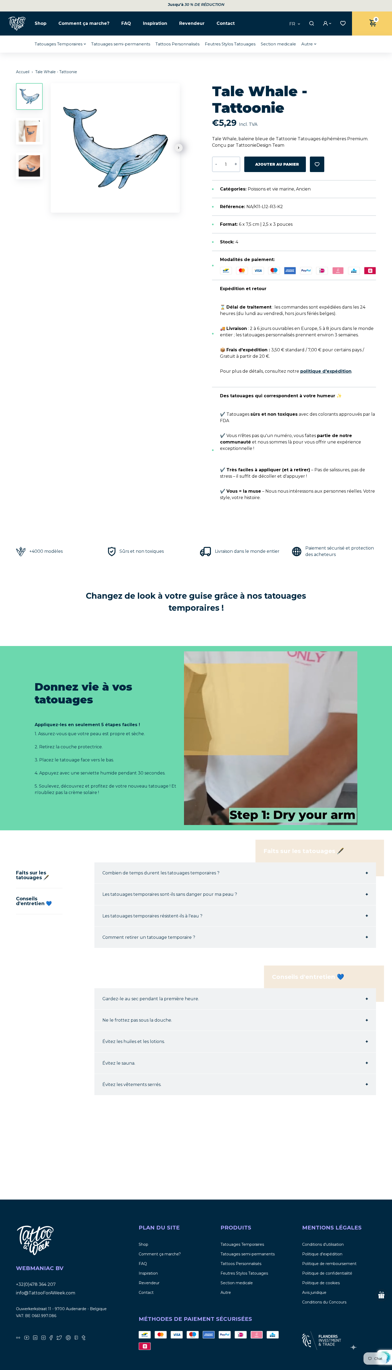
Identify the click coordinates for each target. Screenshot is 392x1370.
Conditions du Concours (324, 1302)
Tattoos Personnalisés (177, 44)
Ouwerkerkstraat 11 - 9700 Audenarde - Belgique (61, 1308)
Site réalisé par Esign (354, 1347)
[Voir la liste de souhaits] (341, 22)
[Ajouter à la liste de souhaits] (317, 164)
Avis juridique (314, 1292)
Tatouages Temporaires (58, 44)
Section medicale (278, 44)
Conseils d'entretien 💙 (34, 901)
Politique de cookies (321, 1283)
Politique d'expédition (322, 1254)
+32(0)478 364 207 (36, 1284)
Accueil (23, 71)
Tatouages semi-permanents (120, 44)
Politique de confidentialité (327, 1273)
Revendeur (192, 23)
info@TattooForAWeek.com (45, 1292)
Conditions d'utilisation (323, 1244)
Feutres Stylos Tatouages (230, 44)
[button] (179, 148)
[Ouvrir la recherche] (311, 23)
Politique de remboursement (329, 1263)
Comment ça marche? (83, 23)
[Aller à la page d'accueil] (17, 23)
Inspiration (155, 23)
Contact (226, 23)
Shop (40, 23)
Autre (307, 44)
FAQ (126, 23)
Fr (292, 24)
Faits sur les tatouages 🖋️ (32, 875)
